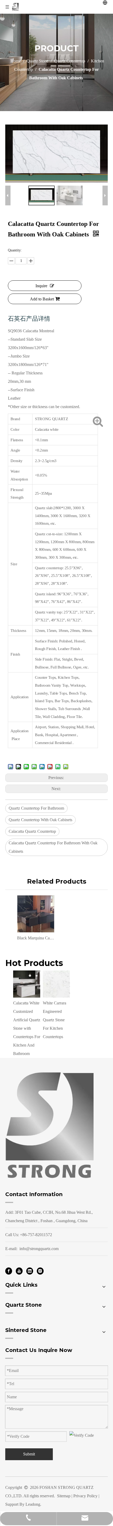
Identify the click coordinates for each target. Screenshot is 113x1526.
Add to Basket (42, 299)
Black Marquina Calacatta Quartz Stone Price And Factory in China (35, 938)
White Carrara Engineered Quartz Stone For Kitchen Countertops (54, 1020)
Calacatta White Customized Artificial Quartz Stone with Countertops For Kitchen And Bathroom (26, 1028)
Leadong (32, 1504)
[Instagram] (40, 1270)
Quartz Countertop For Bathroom (36, 808)
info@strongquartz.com (39, 1248)
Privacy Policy (85, 1496)
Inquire (41, 286)
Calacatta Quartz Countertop (32, 831)
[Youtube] (19, 1270)
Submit (29, 1454)
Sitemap (63, 1496)
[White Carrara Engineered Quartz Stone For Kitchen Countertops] (56, 984)
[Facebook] (8, 1270)
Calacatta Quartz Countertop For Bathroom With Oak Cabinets (53, 847)
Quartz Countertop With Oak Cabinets (40, 820)
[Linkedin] (29, 1270)
